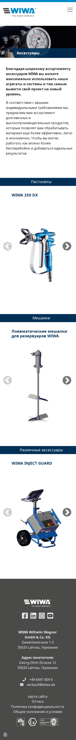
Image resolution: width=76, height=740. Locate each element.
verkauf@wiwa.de (41, 684)
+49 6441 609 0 (41, 679)
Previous (7, 246)
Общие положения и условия (37, 711)
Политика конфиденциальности (37, 706)
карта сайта (37, 696)
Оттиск (37, 701)
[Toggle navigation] (70, 9)
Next (67, 246)
